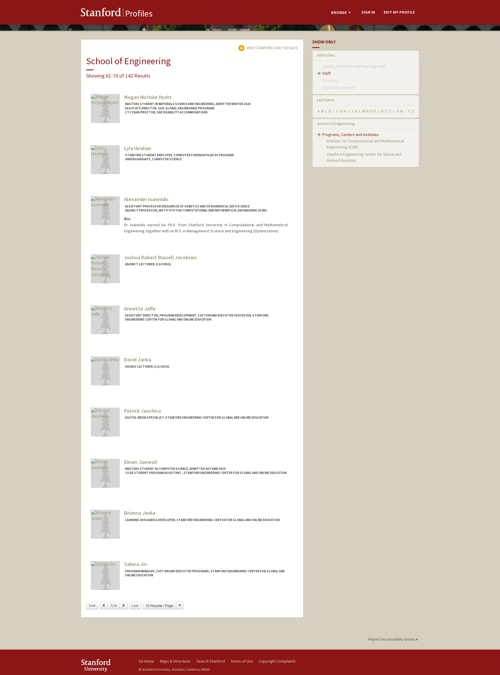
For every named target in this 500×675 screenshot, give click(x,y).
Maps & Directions (175, 661)
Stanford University (105, 665)
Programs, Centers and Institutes (350, 134)
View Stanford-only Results (271, 47)
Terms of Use (242, 661)
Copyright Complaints (277, 661)
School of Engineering (336, 123)
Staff (326, 73)
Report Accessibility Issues (392, 639)
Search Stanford (210, 661)
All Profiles (326, 55)
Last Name (325, 99)
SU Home (146, 661)
